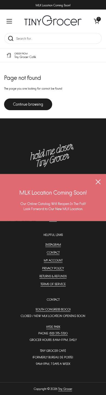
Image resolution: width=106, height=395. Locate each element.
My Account (53, 260)
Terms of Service (53, 284)
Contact (53, 252)
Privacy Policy (53, 268)
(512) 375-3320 (58, 333)
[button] (96, 21)
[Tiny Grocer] (53, 21)
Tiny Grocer (65, 389)
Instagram (53, 244)
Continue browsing (28, 104)
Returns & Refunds (53, 276)
